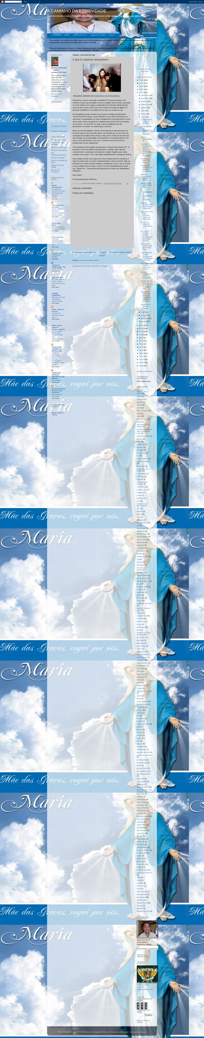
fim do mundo (142, 578)
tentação (140, 858)
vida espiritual (142, 894)
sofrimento (141, 844)
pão (138, 727)
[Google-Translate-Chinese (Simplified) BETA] (141, 58)
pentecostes (141, 749)
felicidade (140, 565)
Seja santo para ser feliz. (58, 206)
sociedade (140, 842)
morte (139, 696)
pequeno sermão (143, 752)
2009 (141, 362)
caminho (140, 447)
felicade (140, 562)
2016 (141, 341)
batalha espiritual (143, 436)
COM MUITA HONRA (56, 256)
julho (143, 111)
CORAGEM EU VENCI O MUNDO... (146, 121)
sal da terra (141, 819)
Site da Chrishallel (58, 158)
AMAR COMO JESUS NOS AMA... (146, 185)
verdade (140, 883)
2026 (141, 80)
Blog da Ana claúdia (58, 140)
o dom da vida (142, 704)
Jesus (139, 613)
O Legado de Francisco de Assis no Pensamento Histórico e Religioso (58, 193)
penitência (140, 747)
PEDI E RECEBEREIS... (146, 139)
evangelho (141, 548)
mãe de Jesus (142, 657)
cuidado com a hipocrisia (142, 505)
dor (138, 525)
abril (143, 312)
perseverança (142, 763)
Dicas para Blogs (56, 224)
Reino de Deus (142, 787)
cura (138, 508)
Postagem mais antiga (120, 252)
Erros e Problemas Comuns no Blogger (58, 228)
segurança (141, 833)
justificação (141, 627)
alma (138, 408)
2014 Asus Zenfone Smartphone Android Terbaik (58, 299)
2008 (141, 366)
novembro (145, 98)
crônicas (140, 498)
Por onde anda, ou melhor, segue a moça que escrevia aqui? (58, 282)
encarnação (141, 528)
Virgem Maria (142, 903)
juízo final (140, 619)
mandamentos (142, 663)
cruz (138, 501)
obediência (141, 707)
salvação (140, 822)
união (139, 877)
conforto (140, 479)
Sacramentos (142, 810)
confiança (140, 476)
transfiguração (142, 870)
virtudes (140, 906)
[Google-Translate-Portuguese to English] (149, 62)
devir (138, 517)
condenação (141, 474)
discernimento (142, 523)
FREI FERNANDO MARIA (60, 69)
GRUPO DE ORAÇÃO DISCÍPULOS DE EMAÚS (58, 375)
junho (143, 114)
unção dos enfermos (144, 873)
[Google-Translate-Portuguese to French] (145, 58)
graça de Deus (142, 587)
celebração (141, 453)
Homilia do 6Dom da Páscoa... (145, 160)
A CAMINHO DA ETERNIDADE (76, 10)
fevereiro (144, 318)
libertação (140, 643)
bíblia (139, 442)
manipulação (141, 666)
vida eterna (141, 897)
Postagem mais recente (84, 252)
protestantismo (142, 771)
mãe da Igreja (142, 654)
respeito (140, 796)
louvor (139, 649)
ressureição (141, 799)
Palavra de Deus (143, 724)
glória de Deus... (143, 581)
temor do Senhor (143, 850)
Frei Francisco (57, 237)
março (144, 315)
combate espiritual (144, 461)
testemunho (141, 864)
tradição (140, 867)
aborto (139, 396)
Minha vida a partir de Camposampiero (58, 327)
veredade (140, 886)
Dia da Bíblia (56, 380)
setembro (145, 104)
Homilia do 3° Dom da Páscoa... (146, 306)
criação (139, 492)
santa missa (141, 825)
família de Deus (143, 556)
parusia (139, 735)
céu (138, 456)
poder (139, 765)
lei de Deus (141, 637)
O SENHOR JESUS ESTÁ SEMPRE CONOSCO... (147, 168)
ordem (139, 713)
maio (143, 117)
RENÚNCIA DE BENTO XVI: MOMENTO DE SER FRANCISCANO (57, 335)
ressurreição (141, 802)
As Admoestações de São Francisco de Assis (145, 431)
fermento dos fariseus (142, 569)
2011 (141, 356)
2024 (141, 86)
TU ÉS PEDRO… (58, 269)
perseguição (141, 760)
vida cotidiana (142, 891)
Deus (139, 514)
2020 (141, 328)
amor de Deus (142, 419)
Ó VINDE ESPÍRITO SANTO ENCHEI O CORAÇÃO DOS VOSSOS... (146, 150)
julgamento (141, 621)
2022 (141, 92)
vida (138, 889)
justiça (139, 624)
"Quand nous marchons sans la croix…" (58, 315)
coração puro (142, 490)
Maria (139, 671)
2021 (141, 325)
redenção (140, 784)
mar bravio (141, 668)
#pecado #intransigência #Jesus (142, 392)
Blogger (143, 1032)
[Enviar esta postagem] (126, 183)
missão (139, 688)
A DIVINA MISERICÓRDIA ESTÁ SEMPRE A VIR (58, 242)
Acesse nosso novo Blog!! (57, 395)
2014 (141, 347)
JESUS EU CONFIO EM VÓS (58, 266)
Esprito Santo (142, 539)
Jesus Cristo (141, 616)
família (139, 554)
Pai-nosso (140, 718)
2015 (141, 344)
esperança (141, 531)
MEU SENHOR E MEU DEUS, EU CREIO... (146, 266)
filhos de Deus (142, 575)
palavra (139, 721)
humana (140, 589)
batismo (140, 439)
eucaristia (140, 545)
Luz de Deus (141, 652)
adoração (140, 399)
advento (140, 402)
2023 (141, 89)
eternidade (141, 542)
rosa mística (141, 808)
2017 (141, 338)
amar (139, 413)
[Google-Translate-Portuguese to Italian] (141, 62)
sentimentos (141, 839)
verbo (139, 880)
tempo (139, 856)
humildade (141, 592)
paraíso (139, 730)
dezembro (145, 95)
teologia (140, 861)
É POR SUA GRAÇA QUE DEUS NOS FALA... (146, 247)
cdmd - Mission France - (58, 310)
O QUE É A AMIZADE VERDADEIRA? (146, 225)
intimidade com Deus (145, 603)
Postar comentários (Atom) (89, 260)
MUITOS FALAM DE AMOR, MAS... (146, 177)
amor (139, 416)
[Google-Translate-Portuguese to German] (149, 58)
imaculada (140, 598)
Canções (140, 450)
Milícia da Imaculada (59, 150)
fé (137, 559)
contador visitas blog (59, 131)
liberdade (140, 640)
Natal (139, 699)
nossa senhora (142, 701)
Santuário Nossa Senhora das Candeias (58, 390)
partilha (139, 732)
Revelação (141, 805)
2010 (141, 359)
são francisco (142, 830)
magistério (141, 660)
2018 (141, 335)
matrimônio (141, 674)
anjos (139, 422)
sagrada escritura (143, 816)
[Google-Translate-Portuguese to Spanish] (147, 67)
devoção (140, 520)
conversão (141, 487)
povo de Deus (142, 768)
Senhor (139, 836)
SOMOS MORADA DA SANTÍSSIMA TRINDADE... (146, 206)
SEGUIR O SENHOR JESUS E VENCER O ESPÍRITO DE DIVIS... (146, 296)
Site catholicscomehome (58, 154)
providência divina (143, 774)
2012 (141, 353)
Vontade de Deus (143, 911)
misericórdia (141, 685)
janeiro (144, 321)
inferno (139, 601)
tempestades (142, 853)
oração (139, 710)
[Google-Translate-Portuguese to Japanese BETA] (145, 62)
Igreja (139, 595)
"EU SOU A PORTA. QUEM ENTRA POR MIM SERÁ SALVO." (146, 236)
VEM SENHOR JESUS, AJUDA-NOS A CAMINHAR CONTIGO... (147, 256)
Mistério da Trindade (144, 691)
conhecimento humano (142, 483)
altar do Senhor (142, 411)
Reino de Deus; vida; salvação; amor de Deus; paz (144, 792)
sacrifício (140, 813)
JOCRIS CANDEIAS (56, 294)
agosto (144, 108)
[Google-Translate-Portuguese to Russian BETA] (143, 67)
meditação (141, 677)
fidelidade (140, 572)
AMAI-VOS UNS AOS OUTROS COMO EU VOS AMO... (147, 215)
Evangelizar (141, 551)
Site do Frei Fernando (55, 171)
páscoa (139, 738)
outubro (144, 101)
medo (139, 680)
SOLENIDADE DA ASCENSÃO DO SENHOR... (146, 130)
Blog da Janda (58, 253)
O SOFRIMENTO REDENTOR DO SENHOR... (146, 195)
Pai (138, 716)
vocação (140, 908)
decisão (140, 511)
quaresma (140, 779)
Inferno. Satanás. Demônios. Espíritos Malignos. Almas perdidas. (58, 212)
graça (139, 584)
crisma (139, 495)
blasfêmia (140, 444)
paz (138, 741)
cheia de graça (142, 458)
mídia (139, 683)
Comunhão (141, 466)
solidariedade (142, 847)
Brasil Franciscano (57, 186)
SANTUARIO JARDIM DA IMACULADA (57, 349)
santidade (140, 827)
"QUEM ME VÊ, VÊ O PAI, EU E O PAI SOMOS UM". (147, 285)
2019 (141, 331)
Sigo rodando (57, 277)
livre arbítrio (141, 646)
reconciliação (142, 781)
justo (138, 630)
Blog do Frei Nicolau (58, 147)
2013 (141, 350)
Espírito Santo (142, 534)
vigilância (140, 900)
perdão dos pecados (144, 755)
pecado (139, 744)
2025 (141, 83)
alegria (139, 405)
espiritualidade (142, 537)
